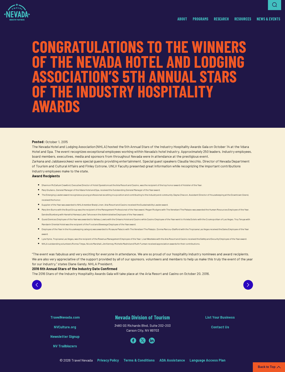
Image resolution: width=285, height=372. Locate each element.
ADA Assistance (172, 360)
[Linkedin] (151, 340)
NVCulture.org (65, 327)
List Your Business (220, 317)
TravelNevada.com (65, 317)
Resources (242, 19)
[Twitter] (142, 340)
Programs (200, 19)
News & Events (268, 19)
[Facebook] (133, 340)
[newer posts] (37, 285)
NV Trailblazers (65, 346)
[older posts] (248, 285)
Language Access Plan (207, 360)
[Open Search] (274, 5)
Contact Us (220, 327)
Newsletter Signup (64, 336)
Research (221, 19)
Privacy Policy (108, 360)
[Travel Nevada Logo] (17, 12)
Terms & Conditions (139, 360)
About (182, 19)
